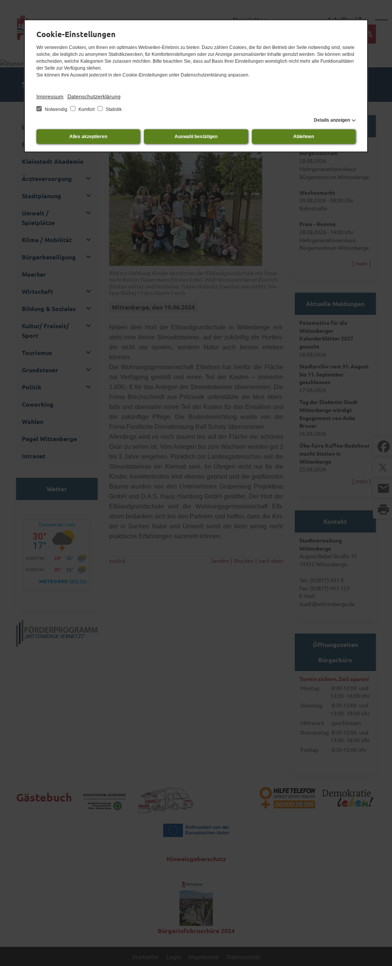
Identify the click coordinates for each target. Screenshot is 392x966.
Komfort (86, 109)
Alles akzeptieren (88, 136)
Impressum (50, 96)
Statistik (113, 109)
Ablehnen (303, 136)
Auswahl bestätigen (196, 136)
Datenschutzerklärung (94, 96)
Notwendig (56, 109)
